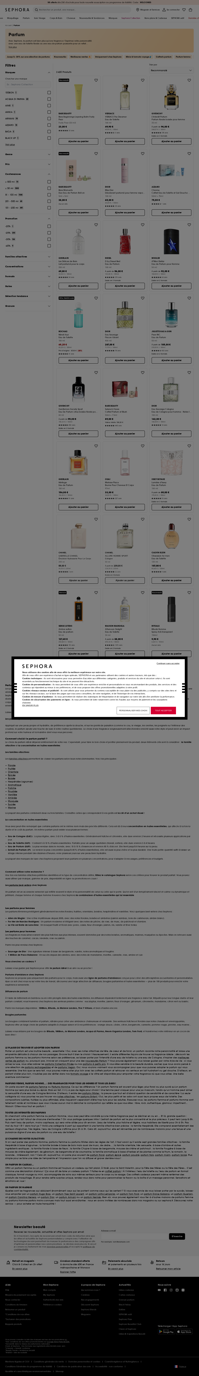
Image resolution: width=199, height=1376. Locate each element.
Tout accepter (163, 710)
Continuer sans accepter (168, 663)
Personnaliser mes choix (133, 710)
